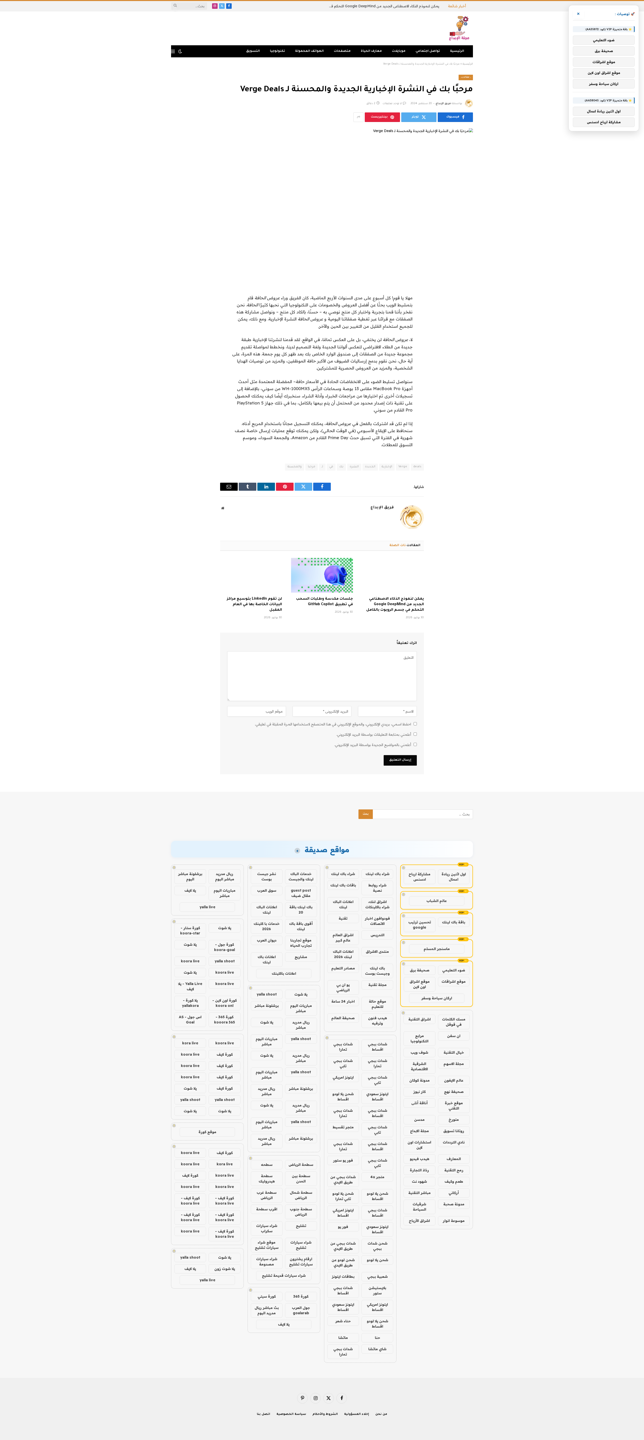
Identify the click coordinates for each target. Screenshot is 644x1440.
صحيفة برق (419, 970)
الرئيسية (457, 51)
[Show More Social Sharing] (358, 117)
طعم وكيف (454, 1181)
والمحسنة (295, 467)
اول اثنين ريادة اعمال (453, 877)
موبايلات (399, 51)
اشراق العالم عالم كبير (343, 937)
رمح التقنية (453, 1170)
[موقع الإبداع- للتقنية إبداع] (460, 28)
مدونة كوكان (419, 1080)
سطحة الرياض (301, 1164)
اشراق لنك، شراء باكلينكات (377, 904)
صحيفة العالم (343, 1018)
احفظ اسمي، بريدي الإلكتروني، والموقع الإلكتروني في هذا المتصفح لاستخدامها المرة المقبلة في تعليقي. (333, 724)
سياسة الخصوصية (291, 1414)
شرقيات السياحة (419, 1207)
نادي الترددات (454, 1142)
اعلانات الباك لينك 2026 (343, 954)
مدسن (419, 1119)
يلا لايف (284, 1324)
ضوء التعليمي (453, 970)
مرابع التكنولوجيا (419, 1038)
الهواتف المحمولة (309, 51)
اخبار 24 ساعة (343, 1001)
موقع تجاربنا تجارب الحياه (301, 943)
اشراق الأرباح (419, 1220)
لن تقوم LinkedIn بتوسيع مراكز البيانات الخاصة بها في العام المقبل (254, 604)
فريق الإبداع (443, 103)
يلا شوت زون (224, 1268)
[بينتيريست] (464, 336)
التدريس (377, 935)
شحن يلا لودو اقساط (343, 1096)
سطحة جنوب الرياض (301, 1212)
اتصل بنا (263, 1414)
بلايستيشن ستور (377, 1290)
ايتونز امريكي (343, 1077)
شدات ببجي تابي (343, 1063)
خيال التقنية (454, 1052)
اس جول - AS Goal (190, 1019)
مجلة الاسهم (454, 1063)
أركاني (454, 1192)
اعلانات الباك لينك (343, 904)
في (331, 467)
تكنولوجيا (277, 51)
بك (341, 467)
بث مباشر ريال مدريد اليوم (267, 1310)
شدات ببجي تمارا (343, 1047)
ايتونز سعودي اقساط (377, 1096)
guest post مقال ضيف (301, 893)
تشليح (301, 1225)
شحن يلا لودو (377, 1260)
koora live (190, 961)
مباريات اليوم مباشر (301, 1008)
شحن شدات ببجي (377, 1246)
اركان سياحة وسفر (436, 998)
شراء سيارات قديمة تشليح (284, 1275)
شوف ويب (419, 1052)
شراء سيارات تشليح (300, 1245)
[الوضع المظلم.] (180, 51)
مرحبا (311, 467)
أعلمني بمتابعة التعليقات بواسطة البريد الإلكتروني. (373, 734)
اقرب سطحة (266, 1209)
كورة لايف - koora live (224, 1201)
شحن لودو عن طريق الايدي (343, 1262)
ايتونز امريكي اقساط (343, 1213)
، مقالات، (466, 77)
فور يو (343, 1226)
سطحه (266, 1164)
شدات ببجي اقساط (377, 1047)
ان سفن (453, 1036)
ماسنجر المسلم (437, 949)
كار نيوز (419, 1091)
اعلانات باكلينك (284, 973)
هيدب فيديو (419, 1159)
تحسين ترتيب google (419, 925)
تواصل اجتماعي (428, 51)
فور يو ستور (343, 1160)
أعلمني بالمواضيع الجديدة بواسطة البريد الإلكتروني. (372, 745)
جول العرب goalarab (301, 1310)
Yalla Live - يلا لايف (190, 986)
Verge (402, 467)
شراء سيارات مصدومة (266, 1261)
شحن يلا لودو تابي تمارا (343, 1196)
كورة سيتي (267, 1296)
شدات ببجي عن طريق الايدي (343, 1179)
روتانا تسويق (453, 1131)
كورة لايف (225, 1054)
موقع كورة (207, 1132)
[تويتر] (464, 310)
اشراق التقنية (419, 1019)
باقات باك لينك (343, 885)
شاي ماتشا (377, 1349)
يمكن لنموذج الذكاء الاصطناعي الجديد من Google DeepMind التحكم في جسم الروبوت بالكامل (382, 6)
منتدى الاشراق (377, 951)
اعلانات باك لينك (267, 959)
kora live (190, 1043)
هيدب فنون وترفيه (377, 1020)
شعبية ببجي (377, 1276)
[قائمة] (173, 51)
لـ (322, 467)
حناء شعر (343, 1321)
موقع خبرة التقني (454, 1105)
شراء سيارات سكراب (266, 1228)
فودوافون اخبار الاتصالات (377, 921)
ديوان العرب (266, 940)
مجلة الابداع (419, 1131)
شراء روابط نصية (377, 888)
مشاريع (301, 957)
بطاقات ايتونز (343, 1276)
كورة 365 (300, 1296)
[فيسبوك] (464, 297)
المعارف (454, 1159)
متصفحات (342, 51)
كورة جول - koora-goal (224, 947)
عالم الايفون (453, 1080)
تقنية (343, 918)
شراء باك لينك (377, 874)
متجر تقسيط (343, 1127)
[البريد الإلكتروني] (464, 349)
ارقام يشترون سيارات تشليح (301, 1261)
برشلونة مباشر (267, 1005)
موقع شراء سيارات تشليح (266, 1245)
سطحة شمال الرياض (301, 1195)
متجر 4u (377, 1177)
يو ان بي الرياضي (343, 987)
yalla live (207, 907)
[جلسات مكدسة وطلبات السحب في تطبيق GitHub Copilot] (322, 575)
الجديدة (370, 467)
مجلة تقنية (377, 984)
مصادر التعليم (343, 968)
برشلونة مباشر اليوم (190, 876)
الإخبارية (387, 467)
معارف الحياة (371, 51)
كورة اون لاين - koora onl (224, 1003)
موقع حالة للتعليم (377, 1004)
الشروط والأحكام (325, 1414)
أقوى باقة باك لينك (301, 926)
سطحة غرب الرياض (266, 1195)
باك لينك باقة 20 (300, 910)
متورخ (454, 1119)
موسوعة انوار (454, 1220)
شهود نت (419, 1181)
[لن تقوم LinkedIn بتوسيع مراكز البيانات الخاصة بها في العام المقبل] (251, 575)
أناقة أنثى (419, 1103)
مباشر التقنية (419, 1192)
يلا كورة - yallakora (190, 1003)
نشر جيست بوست (266, 876)
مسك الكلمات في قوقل (453, 1022)
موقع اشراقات (453, 981)
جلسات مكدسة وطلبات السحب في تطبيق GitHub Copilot (324, 602)
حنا (377, 1337)
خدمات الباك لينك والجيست (301, 876)
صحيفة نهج (454, 1091)
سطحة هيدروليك (267, 1178)
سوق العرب (266, 890)
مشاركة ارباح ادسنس (419, 877)
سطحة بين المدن (301, 1178)
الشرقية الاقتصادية (419, 1066)
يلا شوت (300, 994)
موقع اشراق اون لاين (420, 984)
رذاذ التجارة (419, 1170)
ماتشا (343, 1337)
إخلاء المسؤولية (356, 1414)
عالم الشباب (436, 900)
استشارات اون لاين (419, 1145)
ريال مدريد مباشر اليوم (224, 876)
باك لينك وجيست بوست (377, 971)
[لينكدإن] (464, 323)
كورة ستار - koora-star (190, 930)
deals (417, 467)
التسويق (253, 51)
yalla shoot (267, 994)
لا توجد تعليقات (392, 103)
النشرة (354, 467)
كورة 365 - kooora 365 (224, 1019)
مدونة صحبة (453, 1204)
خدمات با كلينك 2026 (266, 926)
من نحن (381, 1414)
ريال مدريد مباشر (301, 1025)
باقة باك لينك (453, 922)
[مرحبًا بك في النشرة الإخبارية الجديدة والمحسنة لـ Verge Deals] (322, 200)
